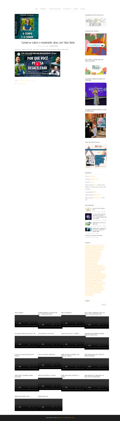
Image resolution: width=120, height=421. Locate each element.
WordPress (61, 417)
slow (19, 83)
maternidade (97, 274)
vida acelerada (89, 294)
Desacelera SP (67, 9)
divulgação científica (100, 269)
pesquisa (94, 277)
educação (88, 272)
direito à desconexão (90, 269)
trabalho (92, 292)
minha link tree (92, 176)
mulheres (103, 274)
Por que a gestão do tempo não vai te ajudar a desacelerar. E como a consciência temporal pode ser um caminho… (99, 216)
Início (36, 9)
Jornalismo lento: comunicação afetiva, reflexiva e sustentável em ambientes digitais (99, 230)
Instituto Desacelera (55, 9)
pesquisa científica (101, 277)
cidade (93, 249)
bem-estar (101, 246)
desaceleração (89, 260)
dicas (96, 263)
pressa (87, 283)
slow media (88, 289)
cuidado (98, 252)
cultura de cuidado (90, 254)
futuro (93, 272)
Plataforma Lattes (94, 179)
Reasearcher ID (97, 198)
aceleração (88, 246)
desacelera (98, 254)
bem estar (88, 249)
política (100, 280)
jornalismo (99, 272)
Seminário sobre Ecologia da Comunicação (93, 235)
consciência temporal (90, 252)
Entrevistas (28, 80)
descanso (96, 260)
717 (95, 233)
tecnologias (101, 289)
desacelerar (88, 257)
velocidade (98, 292)
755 (103, 220)
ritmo (104, 283)
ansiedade (95, 246)
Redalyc (95, 185)
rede (100, 283)
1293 (102, 211)
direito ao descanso (90, 266)
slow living (23, 83)
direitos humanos (99, 266)
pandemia (88, 277)
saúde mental (88, 286)
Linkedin (75, 9)
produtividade (93, 283)
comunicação (99, 249)
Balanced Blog (71, 417)
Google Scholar (97, 195)
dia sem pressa (89, 263)
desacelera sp (96, 257)
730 (103, 226)
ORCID (95, 192)
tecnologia (95, 289)
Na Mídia (82, 9)
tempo (87, 292)
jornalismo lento (89, 274)
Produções (43, 9)
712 (95, 237)
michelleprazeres (54, 46)
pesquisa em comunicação (91, 280)
